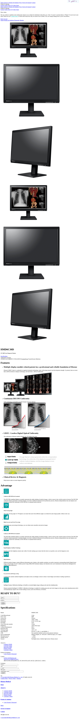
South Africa (7, 5)
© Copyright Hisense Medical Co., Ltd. (12, 677)
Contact (33, 2)
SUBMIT (3, 603)
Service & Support (26, 2)
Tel (1, 666)
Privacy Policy (12, 678)
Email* (2, 600)
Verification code (5, 671)
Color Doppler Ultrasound (10, 654)
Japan (17, 5)
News (20, 2)
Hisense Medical (6, 681)
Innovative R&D (8, 647)
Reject (2, 19)
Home (2, 2)
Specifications (4, 356)
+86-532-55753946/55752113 (11, 659)
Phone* (2, 598)
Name (2, 664)
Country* (3, 602)
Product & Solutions (14, 2)
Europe (2, 5)
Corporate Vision (8, 645)
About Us (6, 2)
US (12, 5)
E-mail (2, 668)
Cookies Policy (14, 16)
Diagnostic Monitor (19, 20)
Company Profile (8, 644)
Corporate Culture (8, 650)
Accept (5, 19)
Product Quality (7, 648)
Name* (2, 597)
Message (3, 669)
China (14, 5)
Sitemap (19, 678)
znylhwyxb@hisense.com (10, 658)
